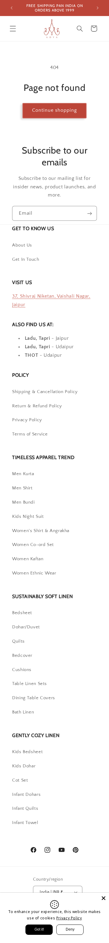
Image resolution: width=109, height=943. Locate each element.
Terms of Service (30, 434)
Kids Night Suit (28, 516)
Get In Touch (25, 259)
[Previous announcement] (11, 8)
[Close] (104, 898)
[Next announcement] (97, 8)
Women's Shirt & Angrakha (40, 530)
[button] (13, 28)
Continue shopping (54, 110)
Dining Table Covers (33, 698)
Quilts (18, 641)
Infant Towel (25, 822)
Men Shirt (22, 488)
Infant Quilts (25, 808)
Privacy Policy (27, 420)
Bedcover (22, 655)
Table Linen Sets (29, 683)
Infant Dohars (26, 794)
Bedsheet (22, 612)
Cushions (21, 669)
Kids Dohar (23, 766)
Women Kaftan (28, 559)
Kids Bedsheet (27, 751)
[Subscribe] (90, 213)
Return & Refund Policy (37, 406)
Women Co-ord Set (33, 544)
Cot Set (20, 780)
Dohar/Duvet (26, 627)
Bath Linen (23, 712)
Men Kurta (23, 474)
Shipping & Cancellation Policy (45, 391)
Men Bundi (23, 502)
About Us (22, 245)
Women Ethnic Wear (34, 573)
